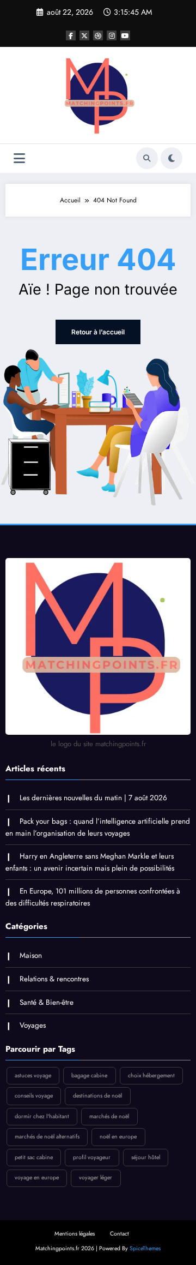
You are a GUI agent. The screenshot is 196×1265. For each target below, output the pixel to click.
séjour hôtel (145, 1157)
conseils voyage (34, 1096)
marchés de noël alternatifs (47, 1136)
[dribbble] (98, 35)
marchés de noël (109, 1116)
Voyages (33, 1025)
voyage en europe (37, 1177)
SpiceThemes (145, 1248)
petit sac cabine (34, 1157)
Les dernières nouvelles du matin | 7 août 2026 (93, 798)
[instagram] (112, 35)
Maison (31, 955)
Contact (119, 1234)
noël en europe (118, 1136)
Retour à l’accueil (98, 332)
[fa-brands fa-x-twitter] (84, 35)
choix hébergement (151, 1075)
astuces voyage (33, 1075)
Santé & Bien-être (47, 1002)
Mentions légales (74, 1234)
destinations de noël (97, 1096)
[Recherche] (147, 158)
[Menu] (19, 158)
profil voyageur (92, 1157)
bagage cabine (89, 1075)
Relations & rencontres (54, 979)
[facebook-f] (71, 35)
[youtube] (125, 35)
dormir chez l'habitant (42, 1116)
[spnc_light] (171, 158)
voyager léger (95, 1177)
